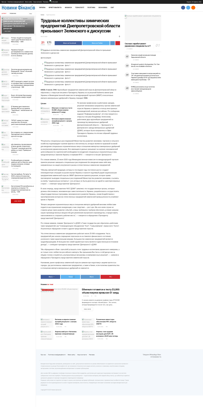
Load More (18, 201)
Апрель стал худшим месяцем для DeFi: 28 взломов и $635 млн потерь (107, 334)
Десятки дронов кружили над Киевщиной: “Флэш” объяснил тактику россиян (21, 71)
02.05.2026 (56, 114)
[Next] (59, 130)
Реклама (45, 2)
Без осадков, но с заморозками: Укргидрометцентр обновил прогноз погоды (22, 134)
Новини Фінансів (18, 7)
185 (106, 326)
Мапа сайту (28, 2)
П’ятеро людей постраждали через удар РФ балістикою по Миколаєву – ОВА (21, 40)
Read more (87, 309)
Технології (79, 7)
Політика (91, 7)
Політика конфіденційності (16, 2)
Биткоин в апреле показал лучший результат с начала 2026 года (62, 121)
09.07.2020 (44, 36)
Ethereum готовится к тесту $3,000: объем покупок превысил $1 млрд (62, 110)
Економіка (103, 7)
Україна (42, 7)
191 (62, 125)
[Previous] (55, 130)
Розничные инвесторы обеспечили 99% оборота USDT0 (106, 321)
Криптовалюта (55, 7)
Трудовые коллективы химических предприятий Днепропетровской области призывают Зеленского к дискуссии (15, 23)
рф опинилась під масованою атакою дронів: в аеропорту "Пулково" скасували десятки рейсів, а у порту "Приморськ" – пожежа (22, 148)
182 (106, 339)
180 (65, 336)
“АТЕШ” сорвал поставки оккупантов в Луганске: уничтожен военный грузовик (21, 122)
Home (42, 15)
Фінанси (68, 7)
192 (62, 114)
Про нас (4, 2)
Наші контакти (37, 2)
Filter (30, 13)
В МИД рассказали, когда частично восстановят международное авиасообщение (143, 89)
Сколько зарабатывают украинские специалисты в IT (138, 45)
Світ (112, 7)
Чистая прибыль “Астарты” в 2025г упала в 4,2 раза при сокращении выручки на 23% (21, 176)
